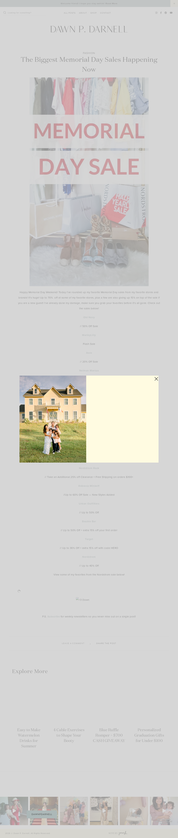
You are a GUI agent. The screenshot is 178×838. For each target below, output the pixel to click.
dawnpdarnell (41, 814)
